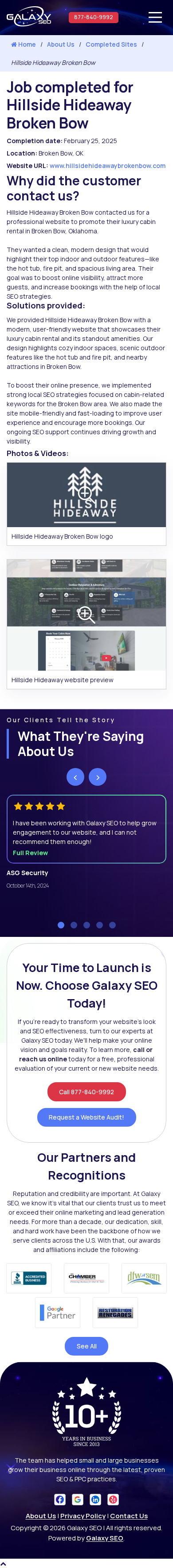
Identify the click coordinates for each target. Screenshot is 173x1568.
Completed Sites (111, 44)
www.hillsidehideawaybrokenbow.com (107, 165)
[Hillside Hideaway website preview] (86, 614)
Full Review (30, 852)
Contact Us (129, 1515)
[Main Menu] (155, 17)
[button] (61, 925)
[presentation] (75, 777)
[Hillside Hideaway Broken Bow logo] (86, 494)
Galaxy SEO (104, 1538)
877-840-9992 (93, 17)
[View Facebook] (60, 1499)
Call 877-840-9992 (86, 1092)
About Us (61, 44)
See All (87, 1346)
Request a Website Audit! (86, 1117)
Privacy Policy (83, 1515)
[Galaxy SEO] (29, 24)
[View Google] (77, 1499)
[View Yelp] (113, 1499)
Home (26, 44)
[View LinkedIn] (95, 1499)
